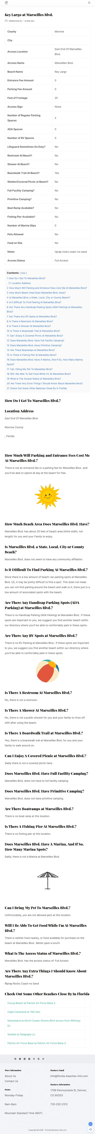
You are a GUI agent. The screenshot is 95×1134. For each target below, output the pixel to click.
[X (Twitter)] (20, 1059)
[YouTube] (29, 1059)
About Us (10, 1076)
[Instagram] (24, 1059)
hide (23, 273)
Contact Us (11, 1081)
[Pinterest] (38, 1059)
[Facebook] (15, 1059)
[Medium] (43, 1059)
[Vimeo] (34, 1059)
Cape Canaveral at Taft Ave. (24, 1011)
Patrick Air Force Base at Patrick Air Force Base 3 (36, 1043)
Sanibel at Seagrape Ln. (21, 1034)
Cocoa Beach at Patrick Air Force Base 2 (31, 1003)
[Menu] (89, 3)
